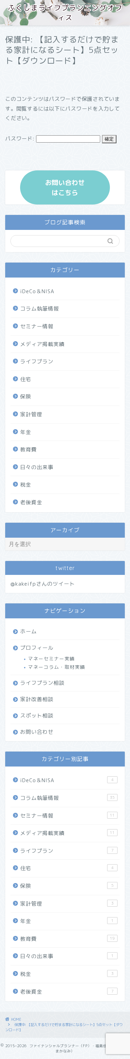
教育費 (28, 449)
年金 (25, 432)
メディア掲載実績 (42, 344)
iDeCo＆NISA (37, 291)
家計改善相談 (36, 699)
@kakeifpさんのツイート (42, 583)
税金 (25, 484)
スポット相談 (36, 715)
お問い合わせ (36, 732)
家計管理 (31, 414)
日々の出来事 (36, 467)
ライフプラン (36, 361)
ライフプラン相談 (42, 683)
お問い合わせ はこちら (65, 187)
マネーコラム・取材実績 (56, 667)
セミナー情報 (36, 326)
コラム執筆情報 (39, 308)
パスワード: (20, 138)
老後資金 (31, 502)
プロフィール (36, 647)
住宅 (25, 379)
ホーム (28, 631)
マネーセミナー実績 (51, 658)
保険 (25, 396)
